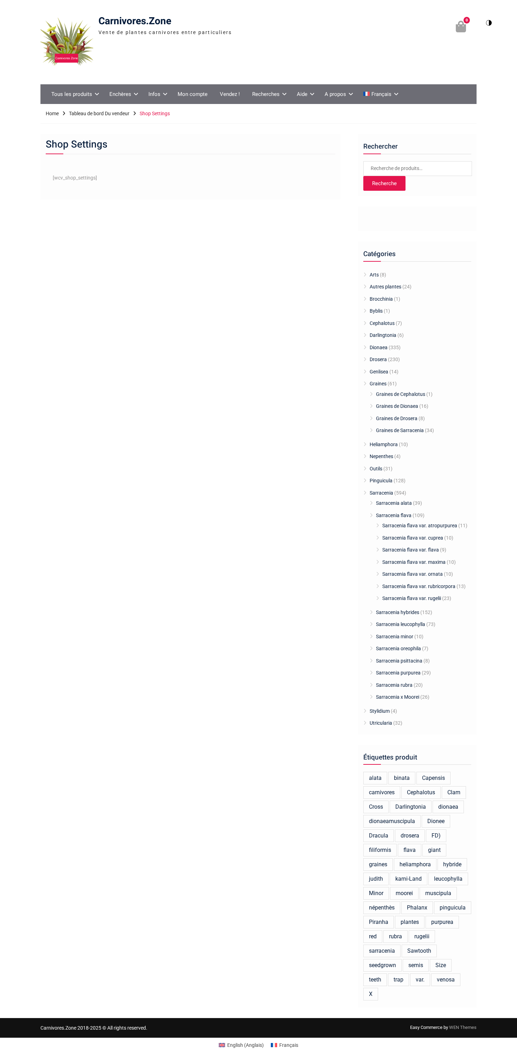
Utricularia (381, 723)
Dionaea (379, 347)
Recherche (384, 183)
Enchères (120, 94)
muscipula (438, 893)
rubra (395, 936)
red (373, 936)
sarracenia (382, 950)
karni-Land (408, 878)
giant (434, 850)
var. (420, 979)
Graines (378, 383)
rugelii (421, 936)
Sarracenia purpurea (398, 673)
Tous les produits (71, 94)
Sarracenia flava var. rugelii (411, 598)
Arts (374, 275)
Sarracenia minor (394, 636)
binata (402, 778)
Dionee (436, 821)
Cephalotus (382, 323)
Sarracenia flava (393, 515)
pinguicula (453, 907)
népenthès (382, 907)
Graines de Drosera (396, 418)
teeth (375, 979)
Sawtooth (419, 950)
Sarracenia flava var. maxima (414, 562)
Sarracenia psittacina (399, 661)
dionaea (448, 806)
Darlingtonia (383, 335)
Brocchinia (381, 299)
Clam (453, 792)
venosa (446, 979)
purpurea (442, 922)
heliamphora (415, 864)
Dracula (378, 835)
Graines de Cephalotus (400, 394)
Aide (302, 94)
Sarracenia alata (394, 503)
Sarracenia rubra (394, 685)
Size (440, 965)
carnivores (382, 792)
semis (415, 965)
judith (376, 878)
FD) (436, 835)
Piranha (378, 922)
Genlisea (379, 371)
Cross (376, 806)
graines (378, 864)
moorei (404, 893)
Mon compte (193, 94)
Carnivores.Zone (134, 21)
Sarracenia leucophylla (400, 624)
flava (409, 850)
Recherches (266, 94)
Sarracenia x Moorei (397, 697)
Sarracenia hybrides (397, 612)
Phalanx (417, 907)
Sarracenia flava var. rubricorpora (418, 586)
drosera (410, 835)
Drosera (378, 359)
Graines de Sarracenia (400, 430)
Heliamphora (384, 444)
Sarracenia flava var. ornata (412, 574)
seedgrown (382, 965)
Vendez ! (230, 94)
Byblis (376, 311)
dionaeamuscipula (392, 821)
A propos (335, 94)
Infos (154, 94)
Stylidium (380, 711)
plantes (410, 922)
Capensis (433, 778)
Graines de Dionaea (397, 406)
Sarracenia (381, 493)
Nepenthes (381, 456)
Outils (376, 468)
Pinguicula (381, 480)
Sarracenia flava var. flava (410, 550)
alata (375, 778)
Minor (376, 893)
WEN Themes (463, 1027)
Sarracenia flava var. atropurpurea (419, 525)
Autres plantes (385, 286)
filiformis (380, 850)
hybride (452, 864)
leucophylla (448, 878)
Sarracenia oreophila (398, 648)
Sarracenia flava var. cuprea (412, 538)
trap (398, 979)
